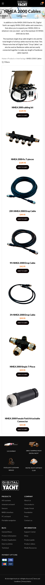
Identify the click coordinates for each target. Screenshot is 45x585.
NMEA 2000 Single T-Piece (22, 366)
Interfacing (20, 58)
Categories (21, 16)
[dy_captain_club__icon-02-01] (34, 461)
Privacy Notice (26, 581)
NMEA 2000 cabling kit (22, 107)
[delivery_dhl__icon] (34, 444)
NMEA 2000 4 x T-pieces (22, 159)
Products (11, 58)
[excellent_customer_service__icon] (11, 461)
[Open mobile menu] (3, 3)
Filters (7, 62)
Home (4, 58)
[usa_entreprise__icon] (11, 444)
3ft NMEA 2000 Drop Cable (22, 315)
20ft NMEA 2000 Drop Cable (22, 211)
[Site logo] (22, 3)
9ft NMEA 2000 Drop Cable (22, 263)
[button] (22, 115)
